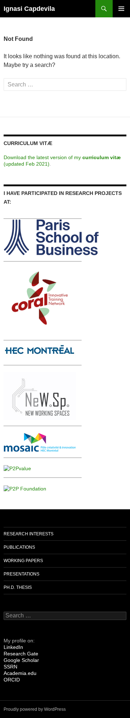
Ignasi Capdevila (29, 8)
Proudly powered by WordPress (35, 709)
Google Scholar (21, 660)
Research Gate (21, 654)
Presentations (21, 574)
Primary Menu (121, 8)
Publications (19, 547)
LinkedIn (13, 647)
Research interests (28, 533)
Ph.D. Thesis (18, 587)
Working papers (23, 560)
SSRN (10, 667)
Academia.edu (20, 673)
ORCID (12, 680)
